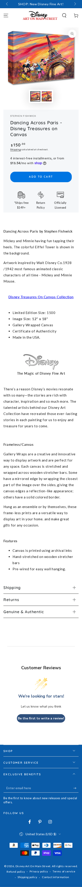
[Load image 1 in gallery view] (35, 96)
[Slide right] (75, 4)
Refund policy (16, 871)
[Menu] (6, 15)
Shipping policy (27, 877)
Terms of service (64, 871)
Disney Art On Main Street (33, 866)
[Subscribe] (76, 788)
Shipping (15, 149)
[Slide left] (7, 4)
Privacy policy (39, 871)
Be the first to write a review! (41, 718)
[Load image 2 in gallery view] (47, 96)
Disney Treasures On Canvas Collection (41, 297)
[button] (64, 15)
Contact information (55, 877)
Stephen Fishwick (23, 115)
